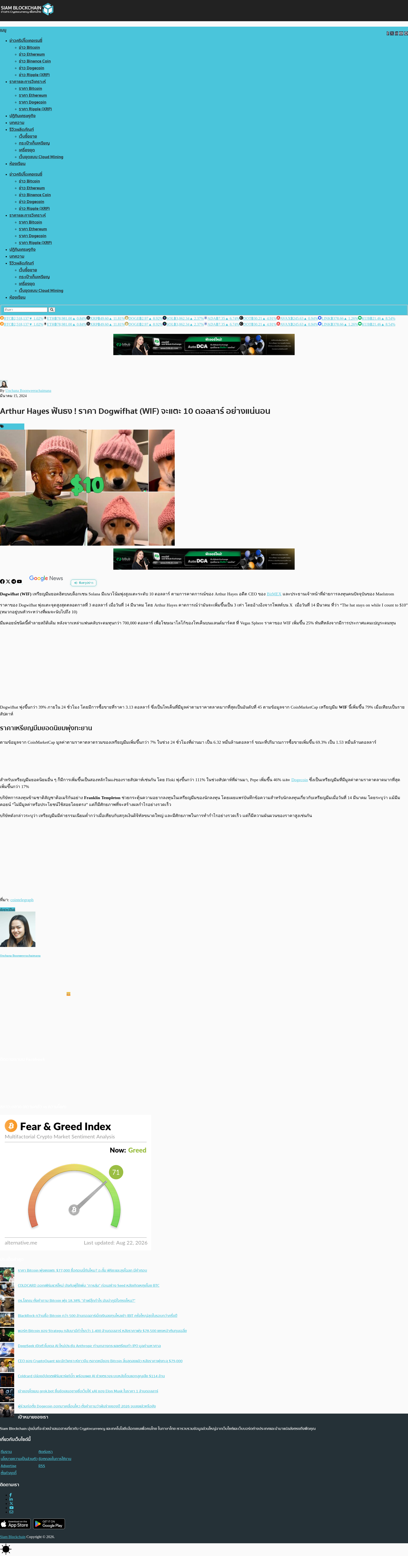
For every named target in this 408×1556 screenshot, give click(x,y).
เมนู (3, 30)
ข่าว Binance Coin (35, 61)
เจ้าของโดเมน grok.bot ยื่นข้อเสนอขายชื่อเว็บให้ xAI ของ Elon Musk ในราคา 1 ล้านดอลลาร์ (88, 1391)
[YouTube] (20, 583)
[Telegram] (14, 583)
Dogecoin (299, 779)
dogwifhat (7, 909)
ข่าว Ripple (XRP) (34, 74)
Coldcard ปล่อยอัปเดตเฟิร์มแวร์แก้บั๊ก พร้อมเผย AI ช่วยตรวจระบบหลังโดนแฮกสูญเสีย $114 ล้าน (91, 1376)
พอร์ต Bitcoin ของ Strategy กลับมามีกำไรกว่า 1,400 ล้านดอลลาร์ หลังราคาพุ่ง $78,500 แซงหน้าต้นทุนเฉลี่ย (102, 1331)
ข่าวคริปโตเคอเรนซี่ (25, 40)
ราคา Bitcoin (30, 88)
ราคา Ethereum (33, 95)
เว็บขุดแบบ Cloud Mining (41, 157)
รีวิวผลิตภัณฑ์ (21, 129)
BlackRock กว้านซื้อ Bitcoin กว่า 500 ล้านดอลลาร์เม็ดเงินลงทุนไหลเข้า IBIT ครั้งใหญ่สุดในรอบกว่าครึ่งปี (97, 1316)
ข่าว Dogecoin (31, 68)
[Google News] (47, 583)
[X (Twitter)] (11, 1504)
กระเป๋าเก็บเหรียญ (34, 143)
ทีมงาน (6, 1452)
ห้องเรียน (17, 163)
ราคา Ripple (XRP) (35, 109)
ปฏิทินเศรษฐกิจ (22, 115)
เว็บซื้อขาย (28, 136)
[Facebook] (3, 583)
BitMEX (274, 594)
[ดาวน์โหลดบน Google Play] (49, 1524)
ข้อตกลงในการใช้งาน (54, 1459)
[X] (8, 583)
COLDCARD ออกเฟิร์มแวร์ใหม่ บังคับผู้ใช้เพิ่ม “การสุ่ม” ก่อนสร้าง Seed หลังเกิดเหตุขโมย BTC (88, 1285)
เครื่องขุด (27, 150)
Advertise (8, 1466)
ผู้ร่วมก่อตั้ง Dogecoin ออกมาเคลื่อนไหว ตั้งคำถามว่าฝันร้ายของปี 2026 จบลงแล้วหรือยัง (87, 1406)
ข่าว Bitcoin (29, 47)
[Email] (11, 1512)
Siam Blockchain (13, 1537)
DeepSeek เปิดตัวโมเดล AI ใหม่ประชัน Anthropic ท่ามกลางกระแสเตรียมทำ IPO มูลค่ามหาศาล (89, 1346)
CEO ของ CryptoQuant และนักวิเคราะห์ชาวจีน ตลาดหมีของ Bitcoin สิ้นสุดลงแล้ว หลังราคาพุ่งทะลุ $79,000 (100, 1361)
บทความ (16, 122)
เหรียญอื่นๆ (13, 426)
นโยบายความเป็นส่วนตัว (19, 1459)
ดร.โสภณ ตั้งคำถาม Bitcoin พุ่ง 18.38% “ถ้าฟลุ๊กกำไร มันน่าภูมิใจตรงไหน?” (76, 1301)
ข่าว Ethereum (32, 54)
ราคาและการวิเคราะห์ (27, 81)
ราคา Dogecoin (32, 102)
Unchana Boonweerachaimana (28, 391)
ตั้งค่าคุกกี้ (9, 1473)
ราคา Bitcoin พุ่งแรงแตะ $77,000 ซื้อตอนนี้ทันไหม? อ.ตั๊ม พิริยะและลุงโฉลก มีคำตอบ (82, 1270)
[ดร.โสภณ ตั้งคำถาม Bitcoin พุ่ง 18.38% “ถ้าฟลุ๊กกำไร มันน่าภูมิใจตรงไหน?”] (7, 1305)
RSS (41, 1466)
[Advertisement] (204, 665)
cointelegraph (22, 899)
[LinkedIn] (11, 1499)
